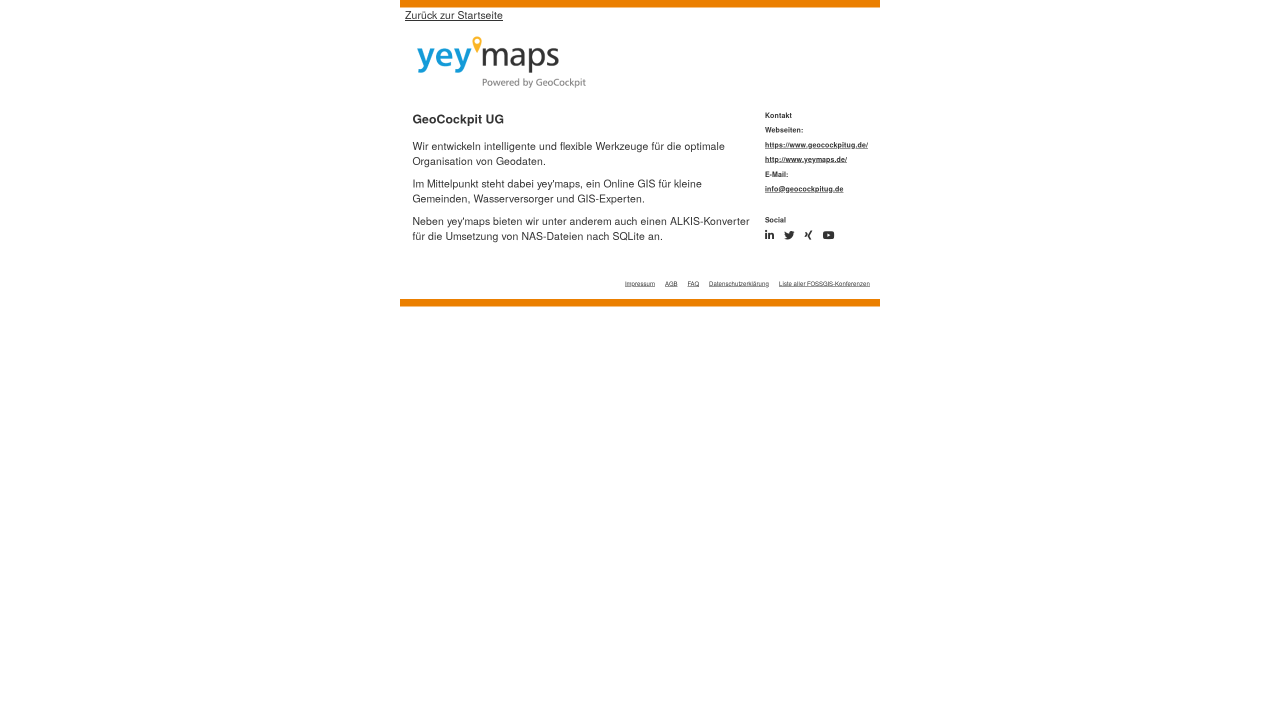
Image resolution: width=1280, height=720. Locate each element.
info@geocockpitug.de (804, 189)
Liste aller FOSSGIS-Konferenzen (824, 283)
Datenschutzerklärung (739, 283)
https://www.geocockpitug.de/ (816, 145)
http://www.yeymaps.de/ (806, 159)
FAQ (693, 283)
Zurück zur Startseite (454, 14)
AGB (671, 283)
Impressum (640, 283)
